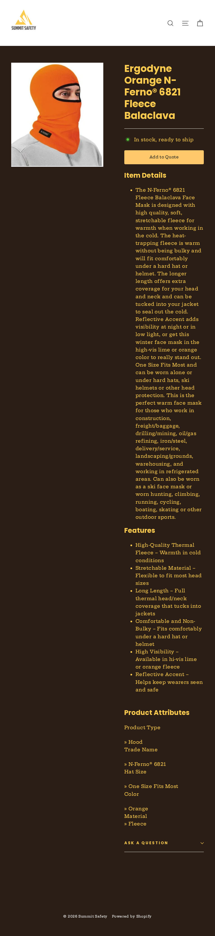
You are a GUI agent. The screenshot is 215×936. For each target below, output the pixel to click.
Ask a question (146, 843)
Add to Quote (164, 156)
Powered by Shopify (132, 916)
